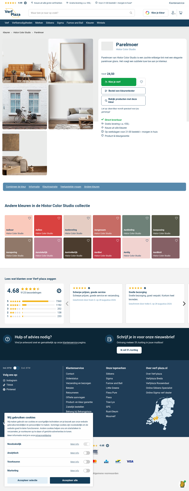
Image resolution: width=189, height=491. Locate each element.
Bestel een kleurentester (122, 90)
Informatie (34, 186)
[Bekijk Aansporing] (19, 248)
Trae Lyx (110, 402)
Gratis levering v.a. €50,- (80, 3)
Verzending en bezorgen (78, 383)
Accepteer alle (70, 480)
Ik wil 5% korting (129, 350)
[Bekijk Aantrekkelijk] (77, 248)
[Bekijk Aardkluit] (166, 248)
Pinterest (11, 389)
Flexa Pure (111, 392)
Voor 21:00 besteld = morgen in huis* (115, 3)
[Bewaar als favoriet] (141, 82)
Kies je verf (114, 81)
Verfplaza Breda (154, 378)
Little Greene (112, 387)
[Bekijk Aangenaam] (107, 225)
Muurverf (110, 416)
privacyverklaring (43, 435)
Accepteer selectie (27, 480)
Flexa (109, 397)
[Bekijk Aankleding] (136, 225)
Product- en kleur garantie (79, 402)
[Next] (184, 303)
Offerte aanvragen (75, 397)
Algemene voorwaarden (105, 473)
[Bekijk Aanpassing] (166, 225)
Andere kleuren (92, 186)
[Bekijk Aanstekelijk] (48, 248)
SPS (108, 406)
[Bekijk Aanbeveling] (77, 225)
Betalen (70, 387)
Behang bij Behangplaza (78, 411)
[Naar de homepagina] (12, 12)
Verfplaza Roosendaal (157, 383)
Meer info (74, 444)
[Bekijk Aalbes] (48, 225)
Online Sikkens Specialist (159, 387)
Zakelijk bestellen (75, 406)
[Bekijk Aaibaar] (19, 225)
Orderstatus (72, 378)
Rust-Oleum (112, 411)
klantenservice (70, 342)
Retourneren (72, 392)
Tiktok (9, 384)
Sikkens (110, 373)
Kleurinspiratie (50, 186)
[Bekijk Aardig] (136, 248)
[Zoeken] (131, 12)
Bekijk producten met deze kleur (122, 100)
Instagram (11, 380)
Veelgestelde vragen (70, 186)
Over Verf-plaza (154, 373)
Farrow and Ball (114, 383)
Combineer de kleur (16, 186)
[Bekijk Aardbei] (107, 248)
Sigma (109, 378)
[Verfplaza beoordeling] (34, 291)
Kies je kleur (158, 12)
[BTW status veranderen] (16, 368)
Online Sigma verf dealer (159, 392)
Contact (70, 373)
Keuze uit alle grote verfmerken (48, 3)
